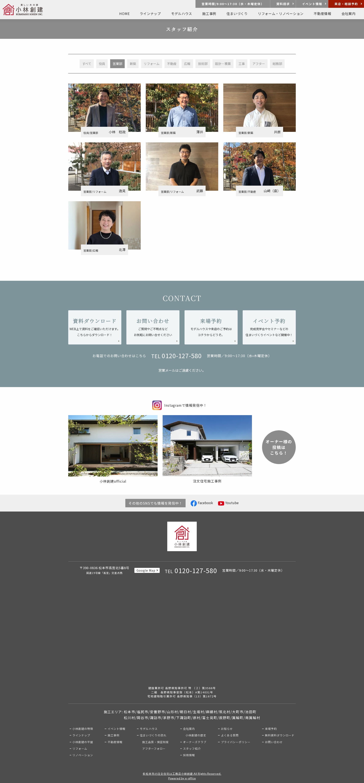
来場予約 (271, 729)
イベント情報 (312, 4)
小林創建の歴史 (196, 735)
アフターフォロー (154, 749)
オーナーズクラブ (194, 742)
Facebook (205, 502)
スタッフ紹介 (192, 749)
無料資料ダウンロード (279, 735)
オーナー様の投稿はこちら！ (279, 447)
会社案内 (189, 729)
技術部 (202, 63)
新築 (133, 63)
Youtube (231, 502)
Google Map (145, 570)
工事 (241, 63)
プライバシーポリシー (235, 742)
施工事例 (209, 13)
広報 (187, 63)
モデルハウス (149, 729)
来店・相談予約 (346, 4)
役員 (102, 63)
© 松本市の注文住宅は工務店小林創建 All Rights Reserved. (182, 773)
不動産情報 (115, 742)
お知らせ (227, 729)
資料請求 (283, 4)
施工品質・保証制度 (155, 742)
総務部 (277, 63)
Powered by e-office (182, 778)
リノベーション (82, 755)
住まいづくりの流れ (153, 735)
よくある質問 (230, 735)
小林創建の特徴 (82, 729)
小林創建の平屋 (82, 742)
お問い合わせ (274, 742)
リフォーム (151, 63)
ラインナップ (81, 735)
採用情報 (189, 755)
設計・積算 (223, 63)
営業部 (117, 63)
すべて (86, 63)
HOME (124, 13)
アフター (258, 63)
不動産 (172, 63)
